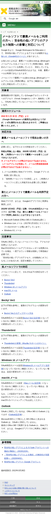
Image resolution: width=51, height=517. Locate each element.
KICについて (25, 510)
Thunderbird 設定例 (31, 348)
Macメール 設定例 (32, 383)
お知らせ (12, 32)
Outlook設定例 (15, 414)
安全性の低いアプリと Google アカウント (22, 462)
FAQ (6, 482)
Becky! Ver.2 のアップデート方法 (18, 313)
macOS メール (10, 290)
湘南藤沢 (13, 506)
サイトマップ (10, 485)
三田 (13, 498)
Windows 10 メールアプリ (15, 287)
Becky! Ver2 (9, 280)
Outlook (7, 294)
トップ (3, 32)
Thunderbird (9, 283)
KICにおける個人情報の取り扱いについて (20, 488)
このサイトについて (12, 491)
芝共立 (38, 506)
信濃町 (13, 502)
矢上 (38, 502)
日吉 (38, 498)
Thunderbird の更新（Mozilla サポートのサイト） (25, 343)
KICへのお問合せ (11, 493)
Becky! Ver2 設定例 (31, 318)
